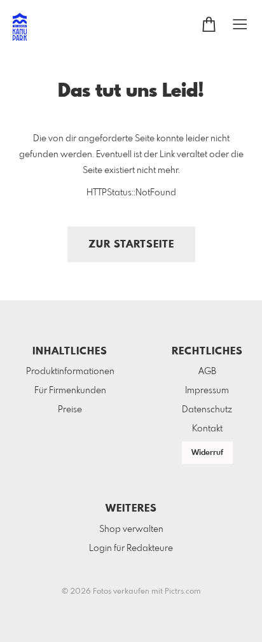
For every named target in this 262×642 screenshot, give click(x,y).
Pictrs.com (183, 592)
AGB (207, 371)
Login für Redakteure (131, 548)
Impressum (207, 390)
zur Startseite (131, 244)
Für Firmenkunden (70, 390)
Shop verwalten (131, 529)
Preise (70, 409)
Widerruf (207, 453)
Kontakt (207, 428)
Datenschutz (207, 409)
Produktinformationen (70, 371)
